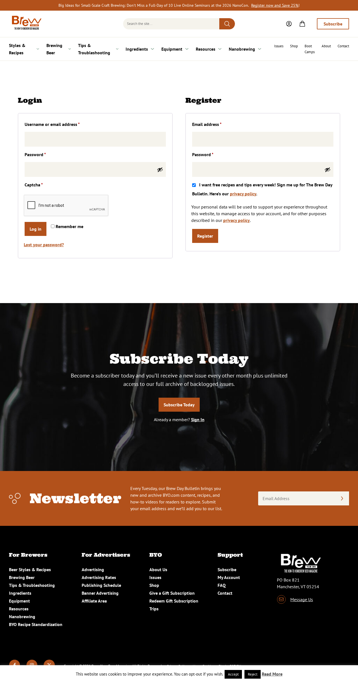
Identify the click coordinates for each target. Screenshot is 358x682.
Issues (278, 46)
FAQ (222, 585)
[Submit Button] (227, 23)
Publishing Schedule (101, 585)
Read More (272, 674)
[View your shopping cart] (302, 23)
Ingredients (137, 49)
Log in (35, 229)
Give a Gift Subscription (172, 593)
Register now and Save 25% (274, 5)
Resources (205, 49)
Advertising (93, 569)
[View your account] (289, 23)
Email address (215, 124)
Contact (343, 46)
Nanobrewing (242, 49)
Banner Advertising (100, 593)
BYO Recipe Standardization (35, 624)
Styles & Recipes (17, 49)
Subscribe (333, 24)
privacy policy (243, 193)
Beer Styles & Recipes (30, 569)
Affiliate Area (94, 601)
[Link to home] (26, 24)
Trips (154, 608)
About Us (158, 569)
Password (44, 154)
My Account (229, 577)
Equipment (171, 49)
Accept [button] (233, 674)
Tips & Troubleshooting (94, 49)
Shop (294, 46)
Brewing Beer (54, 49)
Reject (252, 674)
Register (205, 236)
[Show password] (160, 170)
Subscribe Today (179, 404)
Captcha (34, 185)
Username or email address (61, 124)
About (326, 46)
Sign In (197, 419)
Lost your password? (44, 244)
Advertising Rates (99, 577)
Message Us (301, 599)
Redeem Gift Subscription (173, 601)
